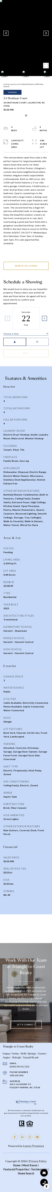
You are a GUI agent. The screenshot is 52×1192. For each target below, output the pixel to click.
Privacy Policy (38, 1161)
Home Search (26, 1173)
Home (16, 1165)
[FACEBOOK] (15, 1137)
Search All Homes (26, 266)
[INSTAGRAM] (30, 1137)
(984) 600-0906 (16, 1075)
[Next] (44, 318)
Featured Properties (16, 1169)
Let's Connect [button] (26, 1024)
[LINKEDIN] (22, 1137)
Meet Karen (29, 1165)
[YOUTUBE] (37, 1137)
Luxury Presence (33, 1145)
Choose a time (11, 333)
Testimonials (39, 1169)
